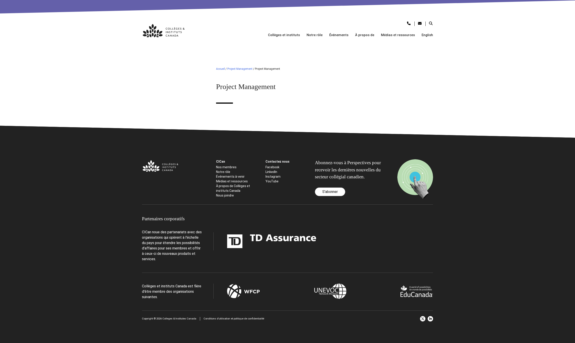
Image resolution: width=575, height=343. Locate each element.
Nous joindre (225, 195)
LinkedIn (271, 172)
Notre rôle (315, 35)
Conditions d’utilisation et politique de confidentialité (233, 318)
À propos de (364, 35)
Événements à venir (230, 176)
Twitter (422, 318)
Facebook (272, 167)
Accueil (220, 68)
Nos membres (226, 167)
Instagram (273, 176)
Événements (338, 35)
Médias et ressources (398, 35)
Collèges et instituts (284, 35)
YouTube (272, 181)
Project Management (239, 68)
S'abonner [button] (330, 192)
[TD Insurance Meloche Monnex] (243, 241)
